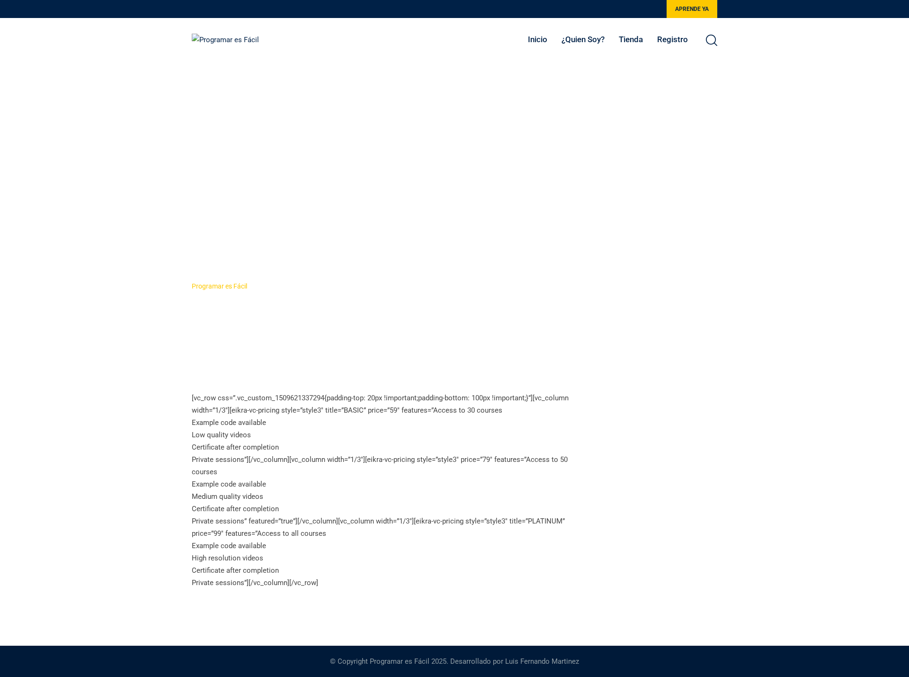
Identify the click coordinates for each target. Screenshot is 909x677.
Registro (672, 39)
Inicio (537, 39)
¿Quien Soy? (583, 39)
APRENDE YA (692, 9)
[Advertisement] (454, 131)
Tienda (631, 39)
